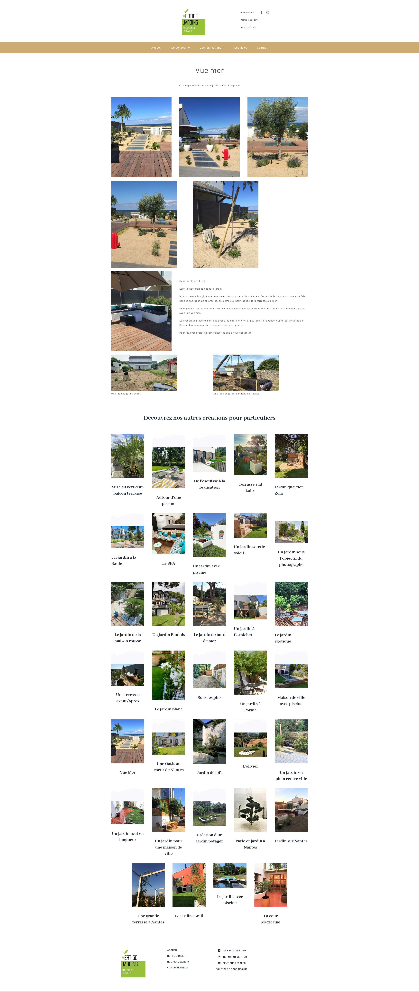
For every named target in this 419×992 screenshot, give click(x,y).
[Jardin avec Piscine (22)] (229, 864)
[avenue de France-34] (168, 733)
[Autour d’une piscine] (168, 448)
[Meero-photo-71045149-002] (291, 522)
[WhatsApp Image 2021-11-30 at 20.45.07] (209, 664)
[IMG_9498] (250, 595)
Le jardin (225, 897)
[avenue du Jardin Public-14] (127, 527)
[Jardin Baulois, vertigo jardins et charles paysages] (168, 582)
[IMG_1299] (250, 651)
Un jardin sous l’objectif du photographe (291, 558)
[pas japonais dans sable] (127, 720)
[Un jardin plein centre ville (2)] (291, 720)
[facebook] (261, 12)
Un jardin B (163, 635)
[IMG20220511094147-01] (209, 448)
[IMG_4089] (189, 864)
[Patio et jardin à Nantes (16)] (250, 789)
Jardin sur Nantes (291, 841)
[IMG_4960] (250, 733)
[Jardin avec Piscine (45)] (209, 514)
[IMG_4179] (209, 720)
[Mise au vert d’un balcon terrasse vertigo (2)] (127, 435)
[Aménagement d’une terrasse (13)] (291, 789)
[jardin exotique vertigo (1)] (291, 582)
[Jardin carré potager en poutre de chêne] (209, 802)
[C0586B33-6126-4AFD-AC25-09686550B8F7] (168, 514)
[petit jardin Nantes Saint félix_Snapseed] (127, 802)
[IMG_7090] (168, 789)
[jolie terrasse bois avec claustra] (291, 435)
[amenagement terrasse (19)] (148, 864)
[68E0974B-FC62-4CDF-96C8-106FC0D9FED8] (250, 514)
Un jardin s (244, 547)
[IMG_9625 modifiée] (291, 664)
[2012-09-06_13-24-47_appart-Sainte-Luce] (127, 664)
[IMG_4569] (270, 864)
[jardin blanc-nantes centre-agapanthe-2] (168, 651)
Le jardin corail (189, 916)
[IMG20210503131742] (127, 582)
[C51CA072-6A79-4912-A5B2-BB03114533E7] (250, 435)
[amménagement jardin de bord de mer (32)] (209, 582)
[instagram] (267, 12)
